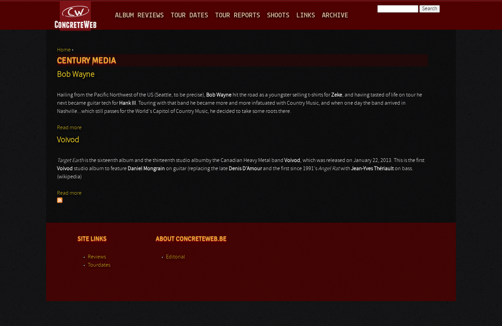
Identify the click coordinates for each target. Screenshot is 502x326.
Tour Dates (189, 15)
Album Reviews (139, 15)
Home (64, 50)
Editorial (175, 257)
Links (305, 15)
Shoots (278, 15)
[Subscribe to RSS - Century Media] (59, 201)
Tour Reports (237, 15)
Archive (335, 15)
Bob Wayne (76, 75)
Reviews (97, 257)
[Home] (76, 15)
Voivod (68, 140)
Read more (69, 128)
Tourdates (99, 265)
